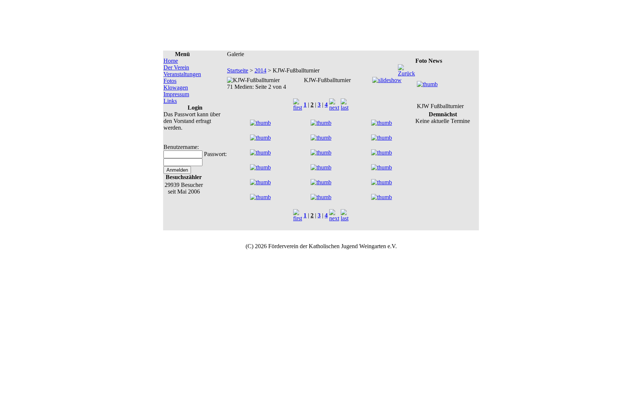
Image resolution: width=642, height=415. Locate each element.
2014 (260, 70)
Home (170, 61)
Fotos (169, 81)
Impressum (176, 94)
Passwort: (215, 154)
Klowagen (175, 87)
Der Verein (176, 67)
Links (170, 101)
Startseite (237, 70)
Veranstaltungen (182, 74)
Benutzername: (181, 147)
